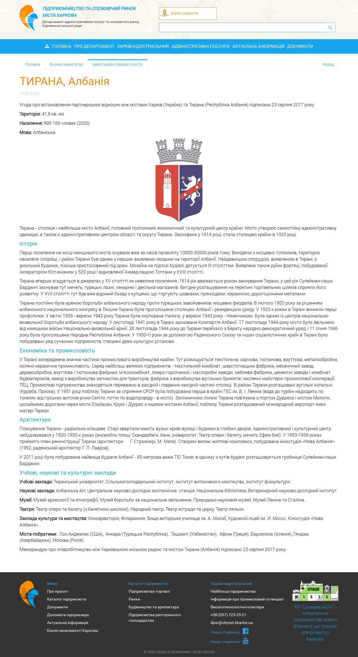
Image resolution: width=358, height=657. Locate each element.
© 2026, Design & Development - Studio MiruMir (179, 651)
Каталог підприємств (66, 599)
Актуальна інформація (258, 46)
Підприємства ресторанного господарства (155, 618)
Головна (61, 46)
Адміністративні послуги (201, 46)
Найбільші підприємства (233, 591)
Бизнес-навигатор (66, 64)
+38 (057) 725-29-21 (228, 615)
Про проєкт (57, 591)
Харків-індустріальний (143, 46)
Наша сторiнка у (226, 632)
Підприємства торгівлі (149, 591)
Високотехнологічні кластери (237, 607)
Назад (328, 64)
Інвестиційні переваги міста (117, 64)
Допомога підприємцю (68, 615)
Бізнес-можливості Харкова (72, 630)
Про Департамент (94, 46)
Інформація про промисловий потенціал (247, 599)
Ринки (134, 599)
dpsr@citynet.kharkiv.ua (232, 622)
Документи (300, 46)
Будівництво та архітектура (154, 607)
